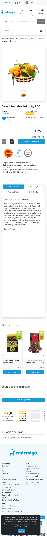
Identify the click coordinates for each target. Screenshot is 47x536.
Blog (3, 469)
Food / (13, 39)
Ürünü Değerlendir (23, 400)
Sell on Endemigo (32, 482)
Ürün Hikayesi (34, 187)
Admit (21, 531)
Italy (20, 3)
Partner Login (30, 485)
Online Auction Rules (10, 500)
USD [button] (42, 2)
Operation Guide (32, 476)
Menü (7, 31)
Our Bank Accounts (32, 474)
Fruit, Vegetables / (23, 39)
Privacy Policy (22, 526)
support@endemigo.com (12, 511)
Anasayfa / (6, 39)
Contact (5, 474)
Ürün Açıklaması (13, 187)
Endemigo (5, 113)
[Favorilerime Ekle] (4, 119)
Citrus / (34, 39)
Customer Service (9, 506)
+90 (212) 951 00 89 (9, 508)
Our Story (6, 466)
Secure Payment (31, 466)
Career (4, 471)
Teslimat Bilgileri (13, 192)
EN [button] (36, 2)
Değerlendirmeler (31, 111)
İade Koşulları (34, 192)
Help (32, 2)
